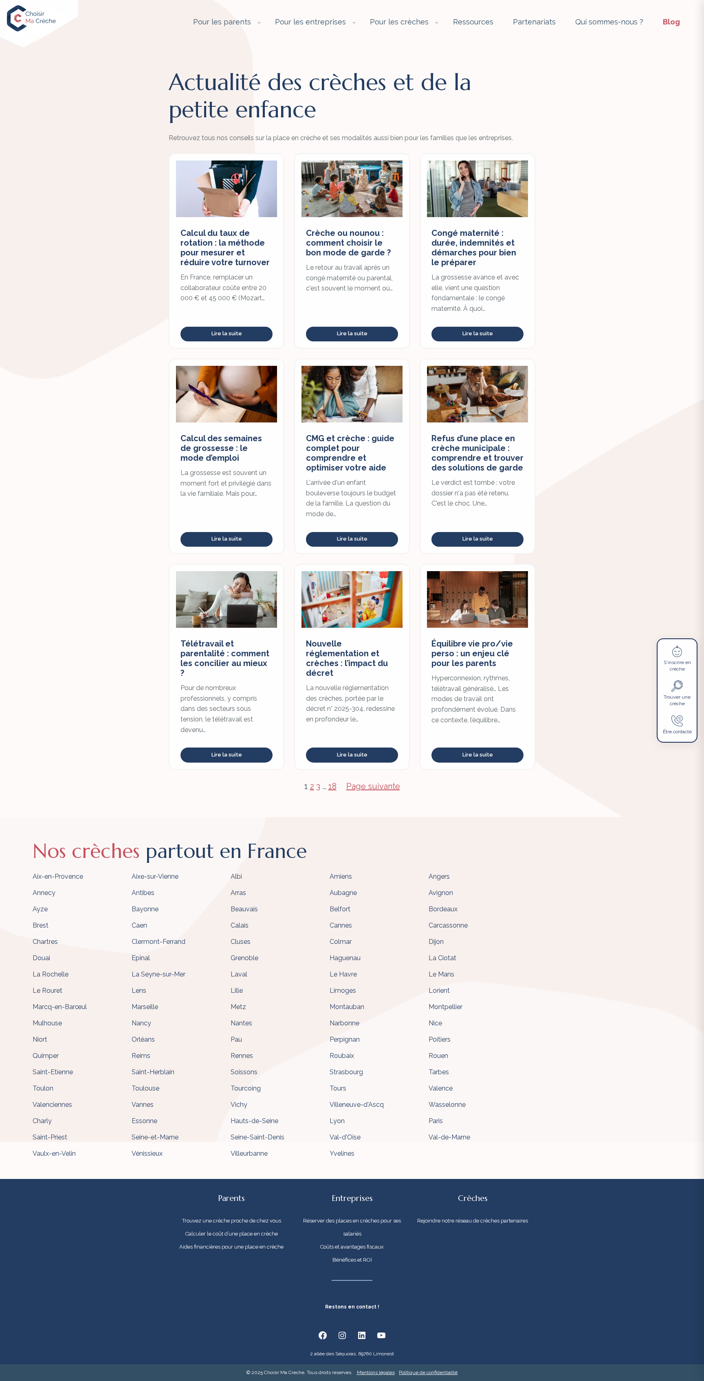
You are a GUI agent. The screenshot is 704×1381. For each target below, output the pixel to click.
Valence (441, 1088)
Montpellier (445, 1007)
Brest (40, 925)
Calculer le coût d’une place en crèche (231, 1234)
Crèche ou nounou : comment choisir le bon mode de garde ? (348, 242)
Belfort (340, 909)
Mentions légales (376, 1372)
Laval (239, 974)
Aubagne (343, 893)
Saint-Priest (50, 1137)
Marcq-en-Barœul (60, 1007)
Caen (139, 925)
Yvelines (342, 1153)
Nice (435, 1023)
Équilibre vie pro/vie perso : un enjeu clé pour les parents (472, 653)
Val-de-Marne (449, 1137)
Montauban (347, 1007)
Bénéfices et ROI (352, 1260)
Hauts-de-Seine (254, 1121)
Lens (139, 990)
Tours (338, 1088)
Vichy (239, 1104)
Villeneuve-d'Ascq (357, 1104)
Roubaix (342, 1056)
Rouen (438, 1056)
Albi (236, 876)
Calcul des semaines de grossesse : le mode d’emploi (221, 448)
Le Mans (441, 974)
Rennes (242, 1056)
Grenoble (244, 958)
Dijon (436, 942)
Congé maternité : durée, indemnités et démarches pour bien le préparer (473, 247)
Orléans (143, 1039)
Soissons (244, 1072)
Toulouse (145, 1088)
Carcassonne (448, 925)
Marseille (145, 1007)
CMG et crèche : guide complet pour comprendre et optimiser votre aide (350, 453)
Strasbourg (346, 1072)
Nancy (141, 1023)
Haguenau (345, 958)
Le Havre (343, 974)
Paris (436, 1121)
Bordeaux (443, 909)
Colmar (341, 942)
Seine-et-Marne (155, 1137)
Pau (236, 1039)
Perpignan (345, 1039)
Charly (42, 1121)
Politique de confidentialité (428, 1372)
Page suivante (373, 786)
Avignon (441, 893)
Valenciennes (52, 1104)
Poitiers (440, 1039)
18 (332, 786)
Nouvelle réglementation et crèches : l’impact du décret (347, 658)
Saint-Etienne (53, 1072)
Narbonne (344, 1023)
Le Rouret (47, 990)
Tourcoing (246, 1088)
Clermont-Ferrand (158, 942)
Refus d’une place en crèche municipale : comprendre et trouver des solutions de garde (477, 453)
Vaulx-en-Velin (54, 1153)
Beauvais (244, 909)
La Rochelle (50, 974)
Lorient (439, 990)
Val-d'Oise (345, 1137)
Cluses (241, 942)
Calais (240, 925)
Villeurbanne (249, 1153)
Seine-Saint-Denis (257, 1137)
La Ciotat (442, 958)
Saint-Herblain (153, 1072)
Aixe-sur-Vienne (155, 876)
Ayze (40, 909)
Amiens (341, 876)
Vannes (143, 1104)
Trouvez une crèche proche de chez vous (231, 1221)
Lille (237, 990)
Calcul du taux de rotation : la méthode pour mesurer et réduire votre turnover (225, 247)
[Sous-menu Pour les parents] (259, 22)
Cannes (341, 925)
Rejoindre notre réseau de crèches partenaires (472, 1221)
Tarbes (439, 1072)
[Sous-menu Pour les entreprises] (354, 22)
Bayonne (145, 909)
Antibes (143, 893)
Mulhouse (47, 1023)
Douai (41, 958)
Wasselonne (447, 1104)
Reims (141, 1056)
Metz (238, 1007)
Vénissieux (147, 1153)
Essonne (144, 1121)
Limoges (343, 990)
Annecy (44, 893)
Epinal (141, 958)
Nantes (241, 1023)
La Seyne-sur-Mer (158, 974)
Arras (238, 893)
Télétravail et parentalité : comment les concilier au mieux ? (224, 658)
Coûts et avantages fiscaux (352, 1247)
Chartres (45, 942)
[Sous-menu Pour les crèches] (436, 22)
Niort (40, 1039)
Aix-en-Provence (58, 876)
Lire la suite (226, 333)
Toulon (43, 1088)
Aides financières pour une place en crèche (231, 1247)
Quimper (46, 1056)
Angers (439, 876)
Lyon (337, 1121)
